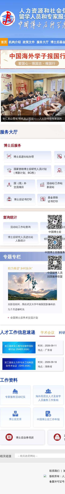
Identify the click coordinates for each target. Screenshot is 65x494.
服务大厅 (43, 42)
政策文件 (29, 42)
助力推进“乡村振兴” (20, 268)
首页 (4, 42)
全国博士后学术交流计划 (24, 317)
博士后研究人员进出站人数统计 (20, 238)
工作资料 (9, 380)
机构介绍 (15, 42)
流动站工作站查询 (20, 227)
